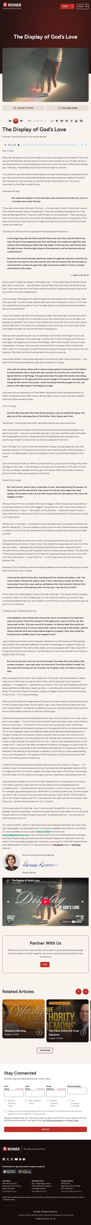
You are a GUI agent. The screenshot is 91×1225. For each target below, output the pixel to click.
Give (65, 6)
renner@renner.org (9, 1191)
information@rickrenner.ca (71, 1191)
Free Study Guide (69, 108)
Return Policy (37, 1215)
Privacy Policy (24, 1215)
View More (45, 1050)
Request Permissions (53, 1215)
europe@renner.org (39, 1191)
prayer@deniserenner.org (15, 835)
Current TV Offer (25, 108)
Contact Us (68, 1215)
